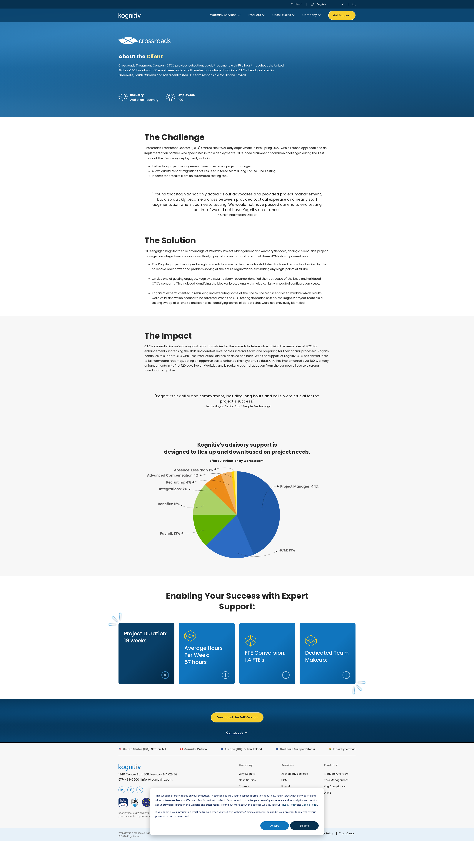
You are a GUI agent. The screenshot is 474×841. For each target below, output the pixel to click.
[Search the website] (354, 4)
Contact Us (234, 732)
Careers (244, 786)
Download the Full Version (237, 717)
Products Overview (336, 774)
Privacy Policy (288, 804)
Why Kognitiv (247, 774)
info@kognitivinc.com (157, 779)
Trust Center (347, 833)
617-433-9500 (128, 779)
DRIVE (327, 793)
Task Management (336, 780)
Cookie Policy (309, 804)
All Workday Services (294, 774)
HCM (284, 780)
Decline (304, 825)
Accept (274, 825)
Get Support (342, 15)
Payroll (285, 786)
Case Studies (247, 780)
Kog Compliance (335, 786)
